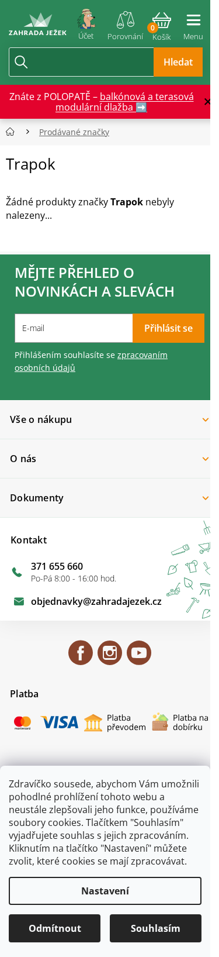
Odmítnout (55, 928)
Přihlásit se (168, 328)
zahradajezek (110, 658)
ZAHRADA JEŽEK (80, 658)
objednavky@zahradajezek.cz (96, 601)
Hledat (178, 62)
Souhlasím (155, 928)
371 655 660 (57, 566)
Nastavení (105, 890)
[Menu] (193, 22)
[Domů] (14, 131)
